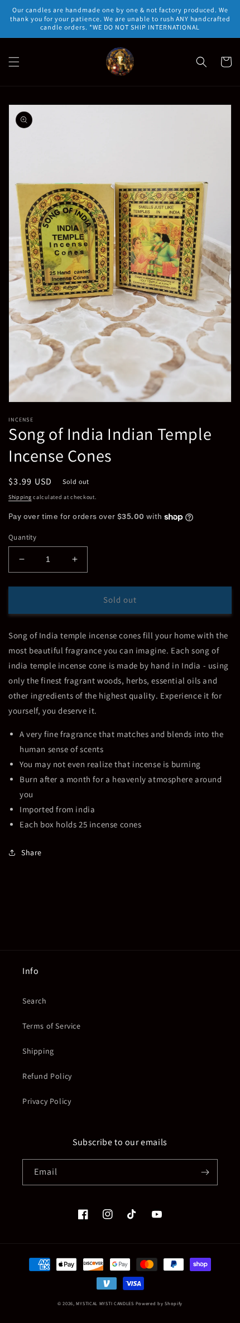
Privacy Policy (46, 1101)
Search (34, 1001)
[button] (14, 62)
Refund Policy (47, 1076)
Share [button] (31, 852)
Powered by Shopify (159, 1303)
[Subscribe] (205, 1172)
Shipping (20, 497)
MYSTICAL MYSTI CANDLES (104, 1303)
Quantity (22, 537)
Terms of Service (51, 1026)
